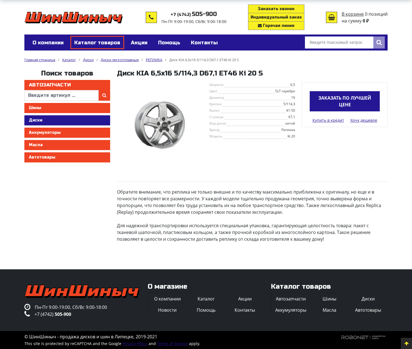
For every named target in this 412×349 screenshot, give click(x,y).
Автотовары (42, 157)
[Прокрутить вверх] (406, 343)
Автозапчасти (50, 85)
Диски (35, 120)
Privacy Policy (134, 343)
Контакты (245, 310)
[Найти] (379, 42)
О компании (167, 299)
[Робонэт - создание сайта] (363, 336)
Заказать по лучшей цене (344, 101)
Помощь (206, 310)
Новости (167, 310)
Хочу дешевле (363, 120)
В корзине (353, 14)
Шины (35, 107)
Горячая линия (278, 25)
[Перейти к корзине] (331, 17)
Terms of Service (172, 343)
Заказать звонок (276, 8)
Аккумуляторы (45, 132)
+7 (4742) (194, 14)
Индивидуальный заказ (276, 17)
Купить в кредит (328, 120)
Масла (36, 145)
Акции (245, 299)
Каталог (206, 299)
